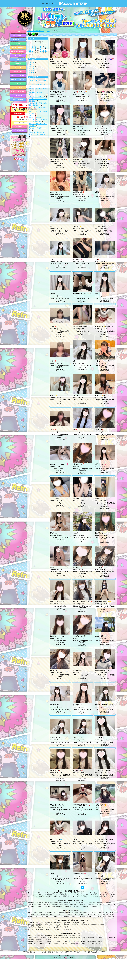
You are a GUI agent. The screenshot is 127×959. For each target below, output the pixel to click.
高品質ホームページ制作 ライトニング (63, 957)
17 (32, 51)
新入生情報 (18, 55)
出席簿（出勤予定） (18, 47)
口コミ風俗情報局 (19, 126)
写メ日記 (18, 59)
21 (43, 51)
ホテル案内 (18, 87)
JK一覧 (18, 43)
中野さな (31, 115)
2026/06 (31, 66)
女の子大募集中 (18, 35)
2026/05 (31, 68)
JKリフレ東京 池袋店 (20, 130)
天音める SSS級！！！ (36, 97)
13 (40, 49)
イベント (18, 83)
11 (35, 49)
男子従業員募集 (18, 99)
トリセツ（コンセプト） (18, 91)
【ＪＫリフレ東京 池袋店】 (35, 31)
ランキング (18, 67)
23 (30, 53)
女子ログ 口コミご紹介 (18, 79)
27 (40, 53)
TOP (18, 31)
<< (34, 41)
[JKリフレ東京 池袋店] (63, 18)
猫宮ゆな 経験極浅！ (36, 117)
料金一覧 (18, 63)
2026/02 (31, 72)
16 (30, 51)
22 (45, 51)
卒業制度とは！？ (18, 71)
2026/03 (31, 70)
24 (32, 53)
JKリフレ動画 (18, 95)
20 (40, 51)
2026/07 (31, 64)
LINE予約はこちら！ (18, 39)
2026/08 (31, 62)
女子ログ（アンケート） (18, 75)
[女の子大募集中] (18, 156)
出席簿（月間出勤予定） (18, 51)
